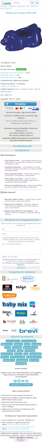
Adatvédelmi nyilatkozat (25, 437)
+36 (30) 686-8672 (23, 429)
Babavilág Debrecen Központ (12, 73)
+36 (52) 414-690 (12, 424)
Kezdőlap (3, 6)
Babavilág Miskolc (8, 75)
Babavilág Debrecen (9, 77)
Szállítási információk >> (10, 86)
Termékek (11, 6)
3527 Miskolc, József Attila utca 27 (23, 431)
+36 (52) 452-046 (12, 429)
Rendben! (21, 440)
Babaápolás (21, 6)
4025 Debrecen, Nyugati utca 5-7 (24, 427)
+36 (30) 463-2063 (23, 424)
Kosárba (20, 103)
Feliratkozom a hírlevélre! (21, 385)
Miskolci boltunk (7, 431)
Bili (28, 6)
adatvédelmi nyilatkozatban (17, 261)
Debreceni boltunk (8, 427)
